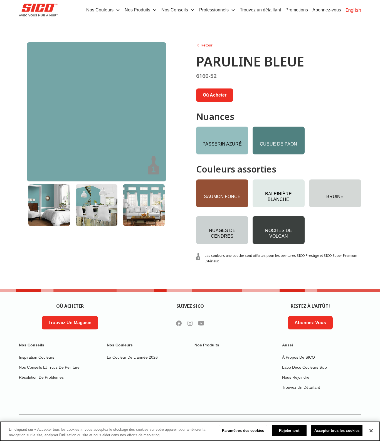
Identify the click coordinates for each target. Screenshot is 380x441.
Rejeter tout (289, 430)
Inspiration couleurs (36, 357)
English (353, 10)
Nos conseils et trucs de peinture (49, 367)
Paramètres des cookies (243, 430)
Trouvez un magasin (70, 322)
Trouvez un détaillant (260, 10)
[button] (103, 10)
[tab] (49, 205)
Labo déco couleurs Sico (304, 367)
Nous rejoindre (295, 377)
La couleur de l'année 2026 (132, 357)
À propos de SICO (298, 357)
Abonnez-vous (326, 10)
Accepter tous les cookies (336, 430)
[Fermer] (371, 431)
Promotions (296, 10)
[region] (190, 431)
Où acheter (214, 95)
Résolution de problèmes (41, 377)
